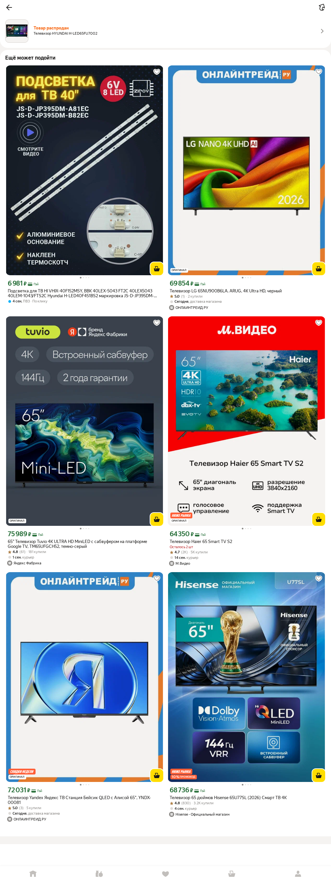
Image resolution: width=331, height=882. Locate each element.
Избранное (166, 874)
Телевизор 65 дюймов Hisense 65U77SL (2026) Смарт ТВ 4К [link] (228, 797)
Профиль (298, 874)
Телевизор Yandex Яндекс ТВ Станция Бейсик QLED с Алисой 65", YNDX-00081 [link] (79, 800)
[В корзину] (157, 269)
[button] (9, 7)
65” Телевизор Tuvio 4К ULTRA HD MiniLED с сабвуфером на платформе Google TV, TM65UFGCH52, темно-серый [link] (77, 544)
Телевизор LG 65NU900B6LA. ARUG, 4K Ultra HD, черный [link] (226, 290)
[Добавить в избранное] (157, 72)
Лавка (99, 874)
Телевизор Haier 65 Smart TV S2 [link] (201, 541)
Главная (33, 874)
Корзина (231, 874)
